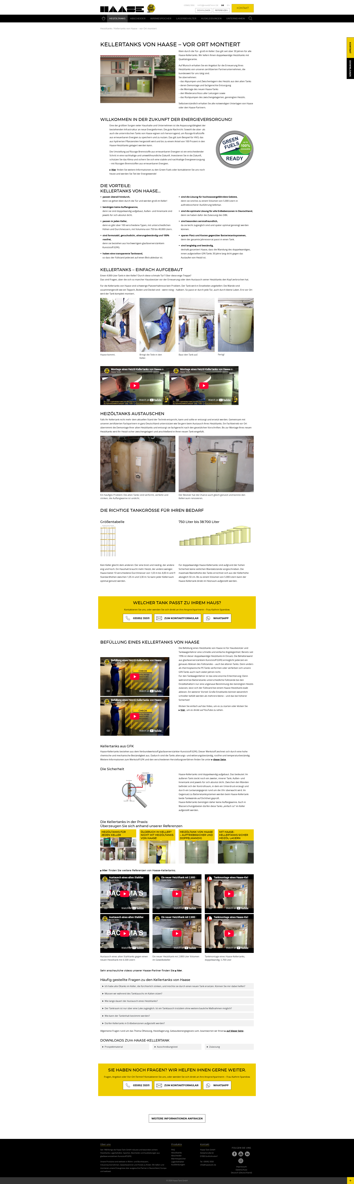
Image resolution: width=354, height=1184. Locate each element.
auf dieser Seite (235, 1030)
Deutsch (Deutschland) (241, 1172)
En (228, 5)
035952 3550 (189, 5)
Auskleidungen (211, 18)
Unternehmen (235, 18)
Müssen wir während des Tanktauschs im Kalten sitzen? (133, 993)
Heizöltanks (117, 18)
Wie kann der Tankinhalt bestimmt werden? (127, 1015)
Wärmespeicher (160, 18)
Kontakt (243, 8)
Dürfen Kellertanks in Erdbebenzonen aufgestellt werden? (135, 1023)
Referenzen (221, 10)
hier (183, 710)
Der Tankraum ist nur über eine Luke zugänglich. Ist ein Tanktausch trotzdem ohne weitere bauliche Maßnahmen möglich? (168, 1008)
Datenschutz (241, 1169)
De (222, 5)
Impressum (241, 1166)
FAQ (173, 1149)
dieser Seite (219, 759)
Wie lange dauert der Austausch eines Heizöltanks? (131, 1001)
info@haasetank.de (207, 5)
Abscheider (137, 18)
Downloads (203, 10)
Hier (105, 870)
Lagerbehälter (186, 18)
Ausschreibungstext (167, 1046)
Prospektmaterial (114, 1046)
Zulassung (214, 1046)
